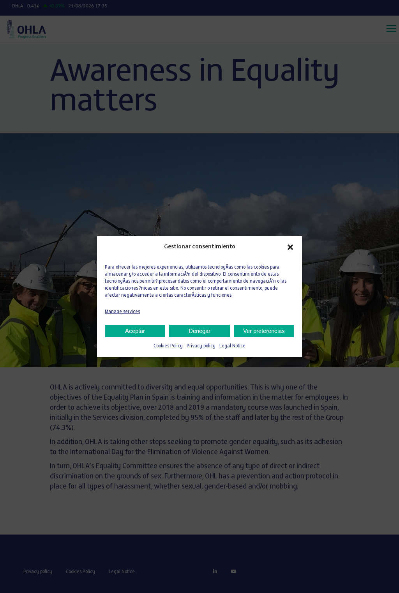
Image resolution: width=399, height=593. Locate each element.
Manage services (122, 312)
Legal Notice (232, 346)
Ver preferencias (264, 330)
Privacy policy (201, 346)
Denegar (199, 330)
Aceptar (135, 330)
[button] (290, 247)
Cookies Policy (168, 346)
